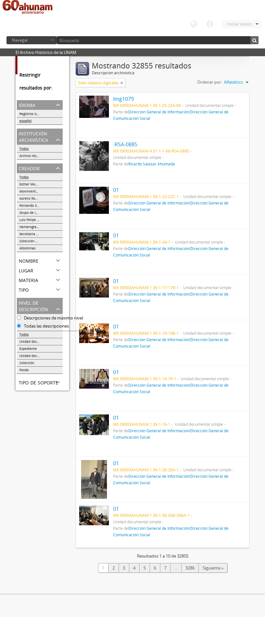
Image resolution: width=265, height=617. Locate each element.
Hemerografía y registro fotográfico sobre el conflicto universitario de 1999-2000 (41, 227)
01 (116, 189)
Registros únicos (32, 113)
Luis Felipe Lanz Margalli (38, 219)
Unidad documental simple (40, 341)
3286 (190, 568)
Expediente (28, 348)
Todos (24, 148)
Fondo (24, 370)
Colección (26, 363)
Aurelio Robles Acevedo (37, 198)
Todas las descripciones (46, 326)
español (25, 121)
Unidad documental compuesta (41, 355)
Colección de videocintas (38, 241)
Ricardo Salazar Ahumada (151, 163)
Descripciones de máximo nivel (53, 318)
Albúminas (27, 248)
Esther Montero (31, 184)
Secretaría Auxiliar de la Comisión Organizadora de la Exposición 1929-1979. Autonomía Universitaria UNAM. (41, 234)
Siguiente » (213, 568)
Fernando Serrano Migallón (40, 205)
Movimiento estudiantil (37, 191)
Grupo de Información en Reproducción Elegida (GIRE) (41, 212)
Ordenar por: (209, 82)
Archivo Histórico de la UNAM (41, 155)
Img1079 (123, 98)
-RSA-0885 (125, 144)
